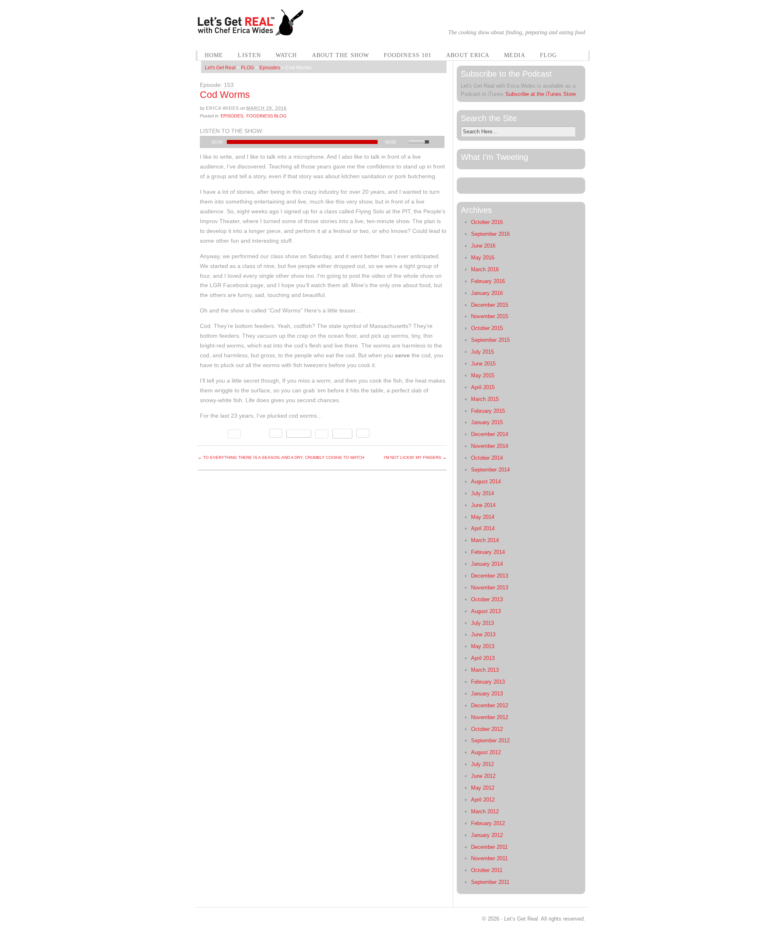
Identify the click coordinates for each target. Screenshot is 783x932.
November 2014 (489, 446)
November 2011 (489, 858)
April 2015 (483, 387)
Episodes (269, 68)
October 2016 (487, 222)
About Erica (467, 55)
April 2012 (483, 800)
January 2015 (487, 422)
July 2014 (482, 493)
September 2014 (490, 470)
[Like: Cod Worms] (255, 433)
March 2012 (485, 811)
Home (214, 55)
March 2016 (485, 269)
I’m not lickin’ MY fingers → (415, 457)
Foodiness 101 (407, 55)
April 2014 (483, 528)
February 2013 (488, 682)
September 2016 (490, 234)
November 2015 (489, 316)
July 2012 (482, 764)
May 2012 (482, 788)
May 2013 (482, 646)
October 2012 (487, 729)
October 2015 (487, 328)
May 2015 (482, 375)
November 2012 (489, 717)
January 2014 (487, 564)
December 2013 (489, 576)
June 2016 (483, 246)
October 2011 (486, 870)
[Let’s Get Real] (251, 30)
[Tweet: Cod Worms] (211, 433)
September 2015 (490, 340)
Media (514, 55)
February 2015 (488, 411)
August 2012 (486, 752)
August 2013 (486, 611)
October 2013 (487, 599)
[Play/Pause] (205, 142)
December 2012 (489, 705)
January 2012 (487, 835)
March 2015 (485, 399)
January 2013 (487, 694)
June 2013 (483, 634)
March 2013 (485, 670)
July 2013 (482, 623)
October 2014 (487, 458)
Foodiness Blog (266, 115)
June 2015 (483, 364)
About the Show (340, 55)
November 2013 (489, 587)
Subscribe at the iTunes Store (540, 94)
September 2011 (490, 882)
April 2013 (483, 658)
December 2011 (489, 847)
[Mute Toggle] (403, 142)
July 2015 (482, 352)
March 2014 (485, 540)
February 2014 (488, 552)
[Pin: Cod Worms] (342, 433)
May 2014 (482, 517)
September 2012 (490, 740)
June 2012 (483, 776)
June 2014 (483, 505)
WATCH (286, 55)
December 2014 (489, 434)
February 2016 (488, 281)
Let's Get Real (220, 68)
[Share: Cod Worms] (298, 433)
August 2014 (486, 481)
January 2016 (487, 293)
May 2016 (482, 258)
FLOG (548, 55)
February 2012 (488, 823)
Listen (249, 55)
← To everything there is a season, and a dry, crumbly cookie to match (281, 457)
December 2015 (489, 305)
